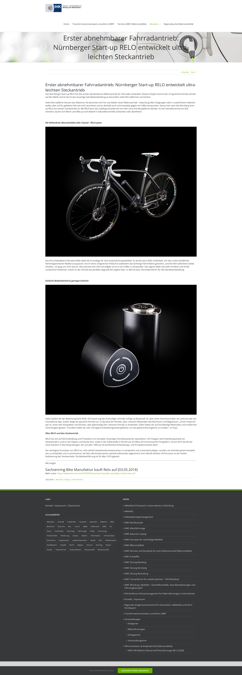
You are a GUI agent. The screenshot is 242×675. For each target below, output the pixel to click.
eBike (85, 526)
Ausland (82, 522)
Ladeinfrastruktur (79, 540)
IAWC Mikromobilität (134, 545)
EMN (104, 526)
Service (89, 545)
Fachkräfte (59, 531)
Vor (193, 72)
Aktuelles (59, 479)
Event (49, 531)
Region (67, 479)
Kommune (51, 540)
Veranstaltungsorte (137, 640)
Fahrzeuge (82, 531)
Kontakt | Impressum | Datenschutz (62, 505)
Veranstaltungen (132, 619)
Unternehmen (77, 479)
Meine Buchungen (136, 629)
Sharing (99, 545)
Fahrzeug (71, 531)
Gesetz (75, 535)
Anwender (71, 522)
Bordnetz (50, 526)
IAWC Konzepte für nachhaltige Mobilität (144, 539)
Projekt (63, 545)
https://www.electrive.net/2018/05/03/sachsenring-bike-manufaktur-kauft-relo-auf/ (96, 473)
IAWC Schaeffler (132, 556)
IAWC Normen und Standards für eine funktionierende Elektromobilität (158, 551)
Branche (61, 526)
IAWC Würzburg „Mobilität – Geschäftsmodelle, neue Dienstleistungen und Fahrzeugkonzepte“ (160, 586)
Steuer (108, 545)
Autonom (93, 522)
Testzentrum (60, 549)
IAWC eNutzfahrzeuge (135, 528)
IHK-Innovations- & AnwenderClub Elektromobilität (149, 646)
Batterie (103, 522)
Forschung (102, 531)
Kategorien (133, 623)
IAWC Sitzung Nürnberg (136, 568)
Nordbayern (52, 545)
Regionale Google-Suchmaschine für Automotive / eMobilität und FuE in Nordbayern (158, 606)
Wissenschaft (103, 549)
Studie (49, 549)
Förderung (64, 535)
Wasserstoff (89, 549)
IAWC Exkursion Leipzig (135, 534)
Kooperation (64, 540)
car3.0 (77, 526)
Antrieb (61, 522)
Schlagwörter (134, 634)
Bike (112, 522)
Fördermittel (52, 535)
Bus (69, 526)
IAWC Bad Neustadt (134, 522)
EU (111, 526)
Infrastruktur (109, 535)
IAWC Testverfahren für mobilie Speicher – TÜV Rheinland (152, 579)
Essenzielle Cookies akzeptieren (135, 670)
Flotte (92, 531)
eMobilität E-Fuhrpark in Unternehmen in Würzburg (149, 505)
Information (95, 535)
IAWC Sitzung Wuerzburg (136, 573)
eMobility (129, 511)
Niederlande (110, 540)
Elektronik (95, 526)
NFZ (100, 540)
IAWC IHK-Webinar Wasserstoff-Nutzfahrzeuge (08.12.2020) (156, 650)
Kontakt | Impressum (135, 599)
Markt (92, 540)
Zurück (185, 72)
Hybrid (84, 535)
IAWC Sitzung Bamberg (135, 562)
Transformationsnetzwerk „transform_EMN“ (145, 613)
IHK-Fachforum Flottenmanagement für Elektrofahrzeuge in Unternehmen (160, 593)
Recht (71, 545)
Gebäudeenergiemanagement (139, 517)
